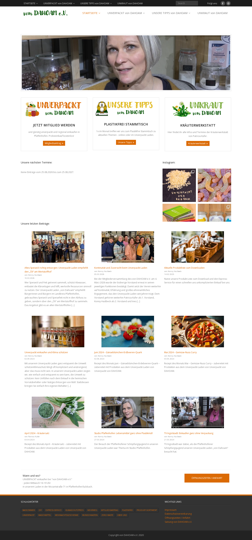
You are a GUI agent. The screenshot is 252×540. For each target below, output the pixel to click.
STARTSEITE (29, 3)
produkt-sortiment (147, 510)
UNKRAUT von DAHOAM (130, 3)
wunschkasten (90, 515)
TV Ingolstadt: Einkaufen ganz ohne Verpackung (188, 433)
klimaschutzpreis (74, 510)
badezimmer (29, 510)
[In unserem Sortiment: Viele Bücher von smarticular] (179, 220)
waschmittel (44, 515)
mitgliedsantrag (109, 510)
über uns (122, 515)
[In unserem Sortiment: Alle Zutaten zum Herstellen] (214, 220)
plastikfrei (127, 510)
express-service (54, 510)
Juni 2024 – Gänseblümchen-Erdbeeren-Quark (118, 352)
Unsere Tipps (125, 142)
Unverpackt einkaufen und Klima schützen (46, 352)
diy (40, 510)
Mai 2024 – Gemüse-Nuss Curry (180, 352)
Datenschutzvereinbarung (178, 513)
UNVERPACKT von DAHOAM (57, 3)
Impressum (171, 509)
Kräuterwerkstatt (197, 143)
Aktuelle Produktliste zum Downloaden (184, 267)
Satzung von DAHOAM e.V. (178, 521)
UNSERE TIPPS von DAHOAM (94, 3)
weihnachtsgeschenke (66, 515)
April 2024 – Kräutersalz (37, 433)
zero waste (107, 515)
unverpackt (28, 515)
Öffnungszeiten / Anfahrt (177, 517)
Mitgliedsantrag (53, 143)
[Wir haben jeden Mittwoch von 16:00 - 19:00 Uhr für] (179, 185)
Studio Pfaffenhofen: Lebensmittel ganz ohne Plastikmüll (123, 433)
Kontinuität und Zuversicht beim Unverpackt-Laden (120, 267)
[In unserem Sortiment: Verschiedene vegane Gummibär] (214, 185)
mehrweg (92, 510)
